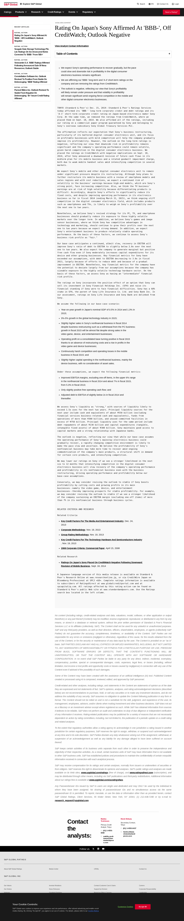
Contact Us (164, 4)
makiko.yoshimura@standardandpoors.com (108, 839)
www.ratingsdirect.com (141, 772)
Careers (142, 885)
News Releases (54, 889)
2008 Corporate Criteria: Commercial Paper (83, 548)
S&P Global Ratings (15, 860)
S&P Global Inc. (12, 876)
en (152, 4)
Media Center (53, 869)
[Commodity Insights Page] (93, 849)
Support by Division (100, 889)
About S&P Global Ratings (13, 869)
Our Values (8, 885)
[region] (92, 907)
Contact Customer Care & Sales (105, 885)
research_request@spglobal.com (72, 800)
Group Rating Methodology (75, 534)
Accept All (143, 907)
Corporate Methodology (73, 530)
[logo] (11, 4)
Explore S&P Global (32, 4)
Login (177, 4)
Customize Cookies (125, 907)
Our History (8, 889)
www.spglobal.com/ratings (94, 772)
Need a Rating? (171, 12)
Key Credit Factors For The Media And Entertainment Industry (92, 521)
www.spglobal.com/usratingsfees (106, 780)
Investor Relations (55, 885)
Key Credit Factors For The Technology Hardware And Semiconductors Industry (101, 539)
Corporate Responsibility (147, 889)
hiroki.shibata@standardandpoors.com (129, 834)
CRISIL (96, 869)
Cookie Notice (93, 911)
